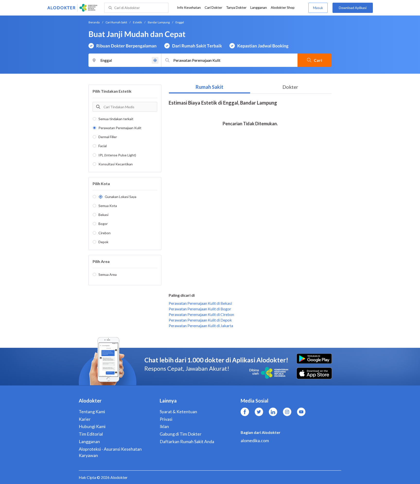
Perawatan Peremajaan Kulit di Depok (200, 320)
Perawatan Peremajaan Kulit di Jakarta (201, 325)
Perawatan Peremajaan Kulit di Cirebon (201, 314)
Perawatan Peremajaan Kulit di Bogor (200, 308)
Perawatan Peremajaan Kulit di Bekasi (200, 303)
